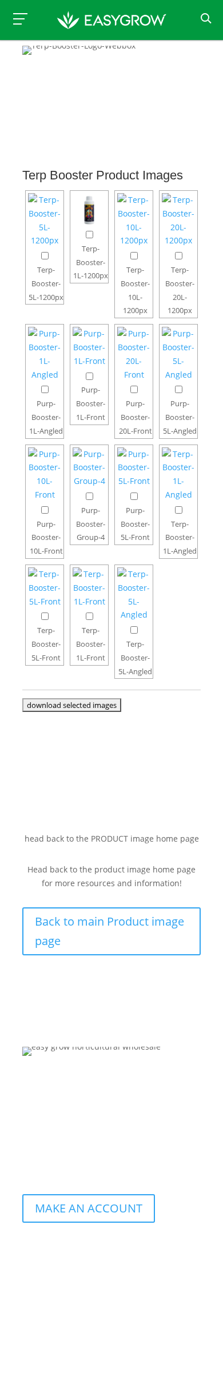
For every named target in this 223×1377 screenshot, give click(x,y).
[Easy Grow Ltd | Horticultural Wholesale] (112, 22)
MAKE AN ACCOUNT (88, 1208)
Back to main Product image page (109, 931)
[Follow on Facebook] (31, 1151)
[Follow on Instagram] (55, 1151)
